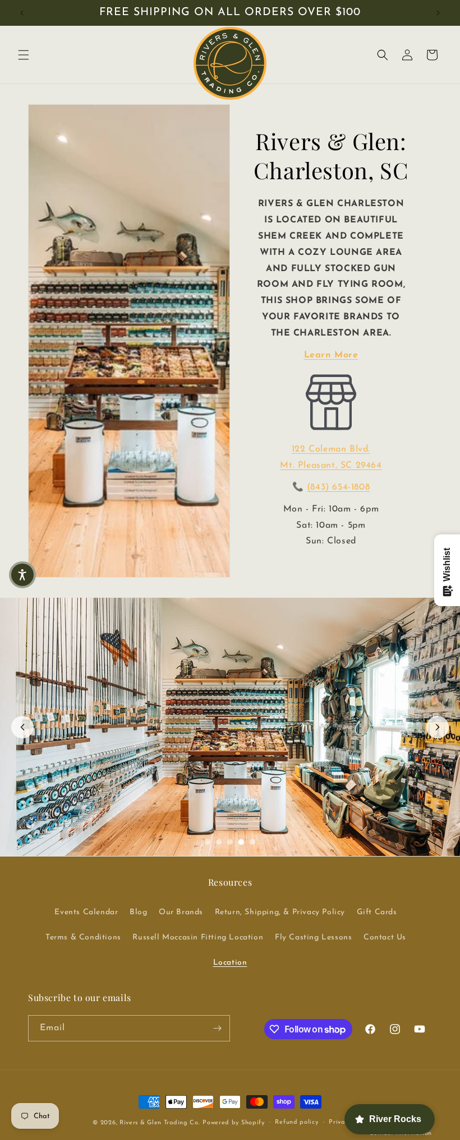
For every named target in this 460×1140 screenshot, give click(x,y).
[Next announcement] (438, 13)
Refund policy (296, 1122)
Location (230, 962)
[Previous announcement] (22, 13)
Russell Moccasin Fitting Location (197, 937)
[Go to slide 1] (207, 842)
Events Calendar (86, 912)
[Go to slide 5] (252, 842)
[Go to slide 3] (230, 842)
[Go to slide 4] (241, 842)
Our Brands (181, 912)
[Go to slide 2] (219, 842)
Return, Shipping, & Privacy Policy (280, 912)
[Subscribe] (217, 1028)
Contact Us (385, 937)
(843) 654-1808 (338, 487)
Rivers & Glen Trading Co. (159, 1123)
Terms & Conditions (83, 937)
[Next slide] (437, 727)
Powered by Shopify (234, 1123)
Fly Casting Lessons (313, 937)
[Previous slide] (22, 727)
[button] (23, 55)
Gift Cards (377, 912)
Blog (138, 912)
